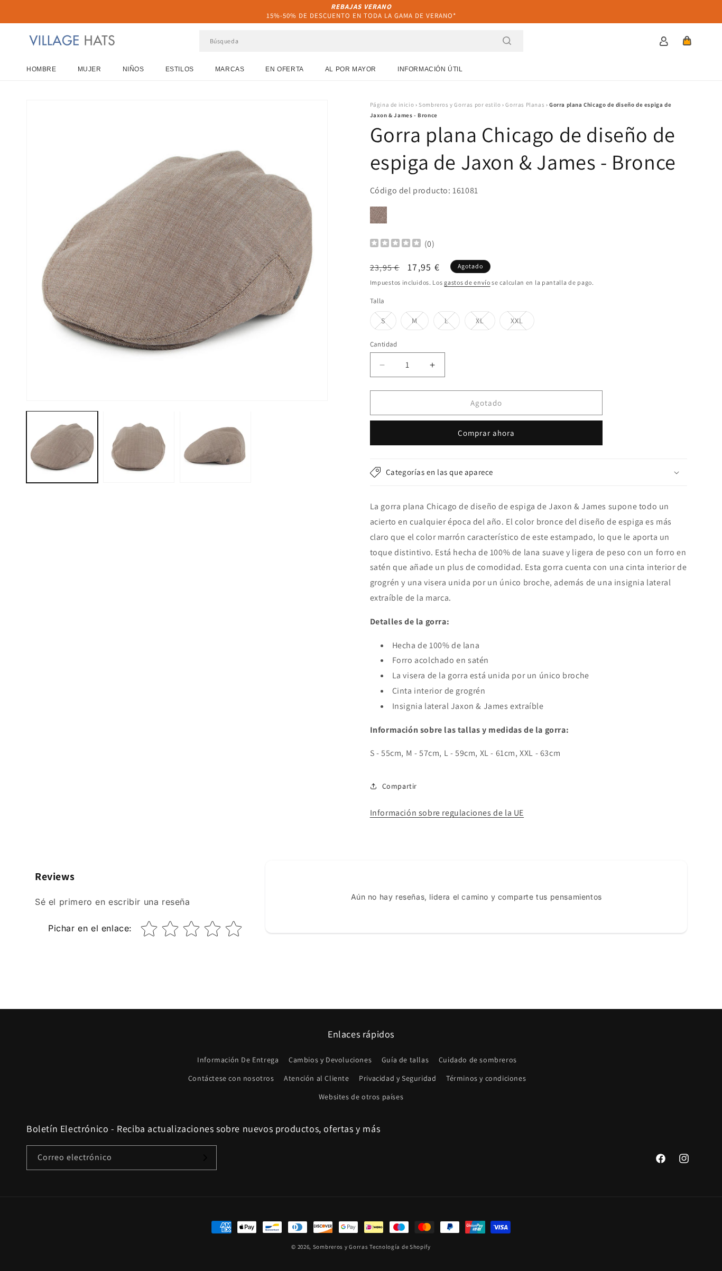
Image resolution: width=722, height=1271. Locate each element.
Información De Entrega (238, 1059)
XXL (522, 322)
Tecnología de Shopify (400, 1246)
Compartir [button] (399, 786)
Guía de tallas (405, 1059)
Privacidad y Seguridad (397, 1078)
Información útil (430, 69)
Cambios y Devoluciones (330, 1059)
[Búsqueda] (506, 40)
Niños (133, 69)
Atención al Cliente (316, 1078)
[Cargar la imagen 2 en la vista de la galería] (138, 446)
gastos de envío (467, 282)
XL (485, 322)
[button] (687, 40)
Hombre (41, 69)
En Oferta (284, 69)
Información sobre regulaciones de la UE (447, 812)
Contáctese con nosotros (231, 1078)
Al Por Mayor (350, 69)
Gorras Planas (524, 104)
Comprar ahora (486, 433)
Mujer (89, 69)
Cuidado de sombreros (478, 1059)
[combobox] (361, 41)
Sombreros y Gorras (340, 1246)
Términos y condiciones (486, 1078)
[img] (395, 244)
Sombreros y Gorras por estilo (460, 104)
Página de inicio (392, 104)
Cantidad (383, 344)
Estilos (179, 69)
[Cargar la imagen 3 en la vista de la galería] (215, 446)
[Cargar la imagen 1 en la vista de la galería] (62, 446)
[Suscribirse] (204, 1157)
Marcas (230, 69)
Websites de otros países (361, 1096)
